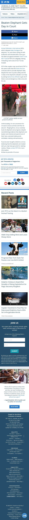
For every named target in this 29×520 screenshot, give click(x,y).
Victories (11, 438)
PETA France (17, 487)
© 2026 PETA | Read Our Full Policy (14, 505)
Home (2, 17)
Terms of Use (18, 514)
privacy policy (22, 361)
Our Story (11, 433)
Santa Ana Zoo (20, 68)
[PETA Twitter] (18, 180)
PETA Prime (9, 440)
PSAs (8, 461)
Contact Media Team (14, 463)
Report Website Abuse (14, 516)
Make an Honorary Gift (14, 474)
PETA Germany (14, 489)
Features (5, 14)
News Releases (18, 459)
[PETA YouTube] (5, 183)
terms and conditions (21, 357)
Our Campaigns (18, 449)
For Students (10, 453)
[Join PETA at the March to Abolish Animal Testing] (14, 206)
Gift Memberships (11, 481)
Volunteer (17, 438)
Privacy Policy (10, 514)
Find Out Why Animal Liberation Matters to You (14, 436)
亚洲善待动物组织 (11, 496)
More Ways (19, 481)
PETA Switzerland (11, 492)
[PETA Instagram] (21, 180)
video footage (15, 50)
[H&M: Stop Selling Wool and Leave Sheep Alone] (14, 230)
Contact (17, 507)
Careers (18, 433)
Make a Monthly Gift (14, 470)
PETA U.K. (10, 487)
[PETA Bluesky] (19, 183)
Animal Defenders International (10, 48)
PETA (5, 164)
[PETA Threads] (23, 183)
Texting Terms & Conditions (14, 512)
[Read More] (14, 389)
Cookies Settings (14, 518)
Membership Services (14, 479)
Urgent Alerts (10, 449)
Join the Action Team (14, 451)
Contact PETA (20, 442)
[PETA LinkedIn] (12, 183)
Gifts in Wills (19, 476)
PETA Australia (11, 494)
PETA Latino (19, 496)
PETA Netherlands (14, 491)
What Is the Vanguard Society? (14, 478)
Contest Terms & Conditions (14, 509)
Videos (12, 14)
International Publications (14, 444)
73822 (11, 164)
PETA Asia (18, 494)
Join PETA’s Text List (10, 442)
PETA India (19, 492)
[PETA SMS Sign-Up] (9, 183)
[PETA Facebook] (15, 180)
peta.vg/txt (3, 168)
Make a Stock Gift (10, 476)
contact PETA (15, 148)
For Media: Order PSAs (16, 461)
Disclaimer (14, 511)
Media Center (10, 459)
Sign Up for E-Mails (18, 440)
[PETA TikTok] (16, 183)
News (6, 17)
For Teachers (18, 453)
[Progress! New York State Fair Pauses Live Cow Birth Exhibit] (14, 253)
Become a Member (18, 468)
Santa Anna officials (13, 77)
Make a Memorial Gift (14, 472)
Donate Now (9, 468)
